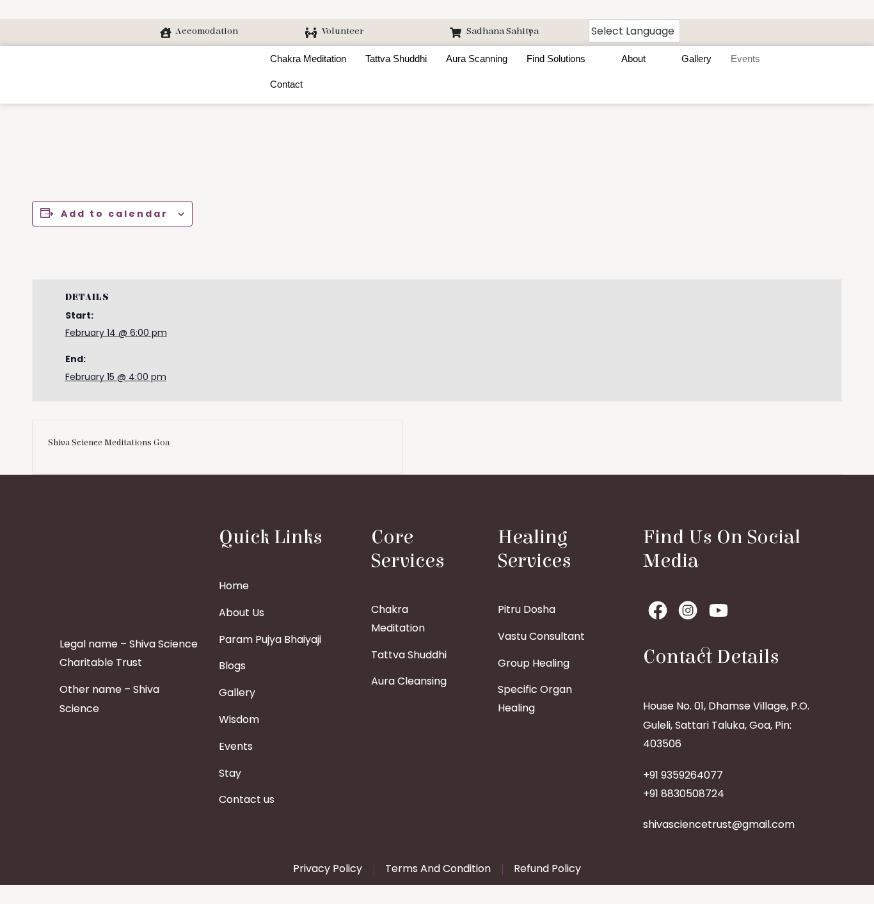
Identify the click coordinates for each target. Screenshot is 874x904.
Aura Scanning (476, 58)
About (633, 58)
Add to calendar (114, 213)
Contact (286, 84)
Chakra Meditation (308, 58)
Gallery (696, 58)
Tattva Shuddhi (396, 58)
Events (745, 58)
